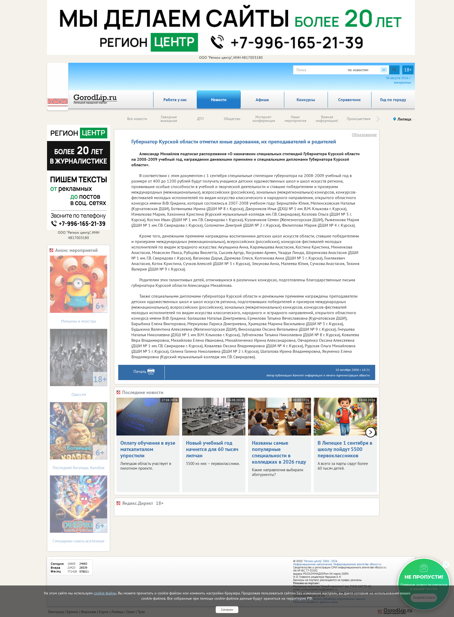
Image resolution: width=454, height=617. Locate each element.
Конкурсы (306, 99)
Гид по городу (393, 99)
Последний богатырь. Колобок (79, 458)
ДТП (200, 118)
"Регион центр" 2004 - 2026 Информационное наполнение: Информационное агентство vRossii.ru (337, 562)
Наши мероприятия (295, 119)
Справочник (349, 99)
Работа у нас (175, 99)
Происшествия (358, 118)
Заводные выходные (169, 119)
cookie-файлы (105, 593)
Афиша (262, 99)
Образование (364, 134)
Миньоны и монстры (83, 312)
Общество (232, 118)
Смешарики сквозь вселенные (79, 531)
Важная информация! (327, 119)
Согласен (227, 609)
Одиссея (89, 385)
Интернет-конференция (263, 119)
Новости (218, 99)
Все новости (137, 118)
